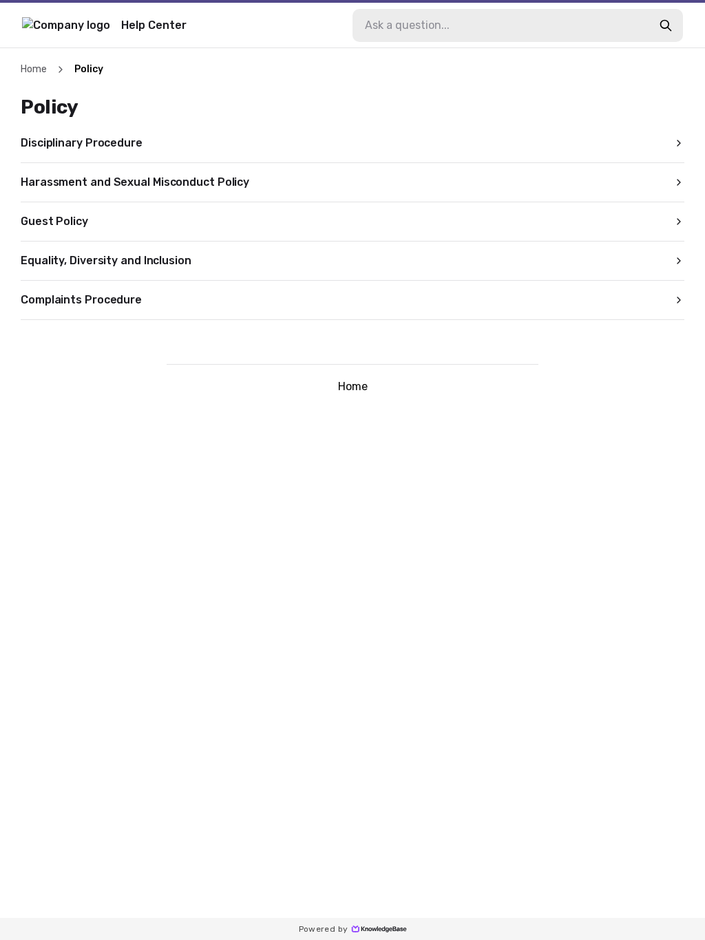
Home (34, 69)
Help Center (154, 25)
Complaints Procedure (81, 299)
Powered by (323, 929)
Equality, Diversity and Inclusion (106, 260)
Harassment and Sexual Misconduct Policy (135, 182)
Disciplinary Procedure (82, 142)
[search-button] (666, 25)
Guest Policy (54, 221)
